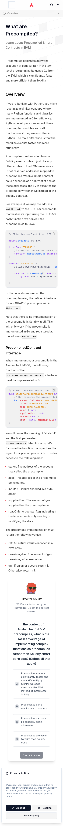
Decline (47, 808)
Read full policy (31, 815)
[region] (31, 258)
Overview (15, 94)
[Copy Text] (54, 234)
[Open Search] (52, 5)
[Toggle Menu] (58, 4)
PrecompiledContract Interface (23, 350)
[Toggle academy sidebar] (11, 4)
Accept (20, 808)
